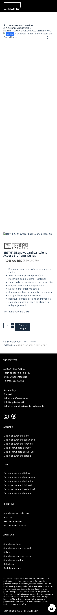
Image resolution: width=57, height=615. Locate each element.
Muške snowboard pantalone (31, 345)
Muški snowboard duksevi (17, 448)
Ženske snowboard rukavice (18, 481)
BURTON (7, 517)
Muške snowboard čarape (17, 456)
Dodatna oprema (12, 568)
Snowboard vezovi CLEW (16, 513)
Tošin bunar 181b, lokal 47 (16, 373)
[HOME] (4, 25)
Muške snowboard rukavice (18, 444)
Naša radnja (9, 390)
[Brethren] (15, 246)
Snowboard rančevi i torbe (17, 556)
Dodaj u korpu (23, 327)
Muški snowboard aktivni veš (19, 452)
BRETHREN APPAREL (13, 521)
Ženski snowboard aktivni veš (19, 489)
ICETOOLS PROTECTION (14, 525)
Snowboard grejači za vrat (17, 548)
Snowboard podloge (14, 560)
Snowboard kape (12, 544)
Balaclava (8, 564)
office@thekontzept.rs (15, 377)
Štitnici (7, 552)
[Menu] (52, 6)
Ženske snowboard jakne (16, 473)
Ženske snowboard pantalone (19, 477)
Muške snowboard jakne (16, 436)
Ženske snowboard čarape (17, 493)
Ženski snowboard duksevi (17, 485)
